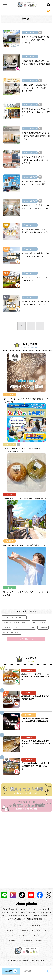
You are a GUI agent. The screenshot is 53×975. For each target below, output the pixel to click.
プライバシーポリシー (17, 935)
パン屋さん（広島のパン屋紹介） (16, 622)
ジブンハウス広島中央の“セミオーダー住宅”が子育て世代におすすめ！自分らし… (36, 136)
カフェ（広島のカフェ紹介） (14, 617)
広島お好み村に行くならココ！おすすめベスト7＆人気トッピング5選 (35, 676)
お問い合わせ (41, 930)
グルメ (29, 670)
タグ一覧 (9, 930)
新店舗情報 (43, 627)
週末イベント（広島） (11, 632)
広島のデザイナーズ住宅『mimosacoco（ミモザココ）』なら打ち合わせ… (35, 208)
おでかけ (29, 715)
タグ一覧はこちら (26, 639)
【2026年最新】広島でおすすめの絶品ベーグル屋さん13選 (25, 498)
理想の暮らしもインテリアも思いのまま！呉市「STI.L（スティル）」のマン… (36, 112)
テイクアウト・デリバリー (24, 627)
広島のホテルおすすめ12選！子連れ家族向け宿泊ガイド (24, 545)
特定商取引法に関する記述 (34, 940)
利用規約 (24, 930)
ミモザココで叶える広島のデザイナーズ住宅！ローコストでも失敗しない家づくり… (35, 160)
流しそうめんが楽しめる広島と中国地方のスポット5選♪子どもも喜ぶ (35, 743)
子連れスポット (39, 622)
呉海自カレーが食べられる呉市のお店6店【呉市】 (35, 697)
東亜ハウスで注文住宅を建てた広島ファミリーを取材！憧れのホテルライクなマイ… (35, 40)
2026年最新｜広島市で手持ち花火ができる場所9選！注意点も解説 (35, 720)
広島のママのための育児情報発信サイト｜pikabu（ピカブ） (28, 960)
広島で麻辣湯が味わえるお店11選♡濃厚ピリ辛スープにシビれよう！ (35, 766)
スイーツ (6, 627)
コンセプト (17, 925)
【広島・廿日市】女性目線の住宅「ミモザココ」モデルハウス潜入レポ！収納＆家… (35, 88)
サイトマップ (39, 935)
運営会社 (12, 940)
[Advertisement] (26, 854)
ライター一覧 (35, 925)
